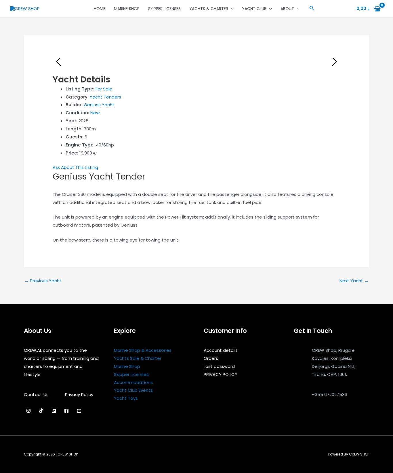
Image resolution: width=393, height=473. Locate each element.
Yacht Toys (126, 398)
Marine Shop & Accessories (142, 350)
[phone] (299, 400)
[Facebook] (66, 410)
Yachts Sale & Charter (137, 358)
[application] (230, 8)
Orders (211, 358)
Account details (221, 350)
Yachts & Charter (208, 8)
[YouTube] (79, 410)
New (95, 113)
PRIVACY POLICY (220, 374)
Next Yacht (354, 281)
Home (99, 8)
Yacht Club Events (133, 390)
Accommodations (133, 382)
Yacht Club (254, 8)
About (287, 8)
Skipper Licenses (164, 8)
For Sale (104, 89)
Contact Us (36, 394)
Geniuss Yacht (99, 105)
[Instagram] (28, 410)
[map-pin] (299, 363)
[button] (311, 9)
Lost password (219, 366)
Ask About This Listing (75, 167)
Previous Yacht (43, 281)
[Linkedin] (53, 410)
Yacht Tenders (105, 97)
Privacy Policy (79, 394)
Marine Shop (127, 8)
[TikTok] (41, 410)
